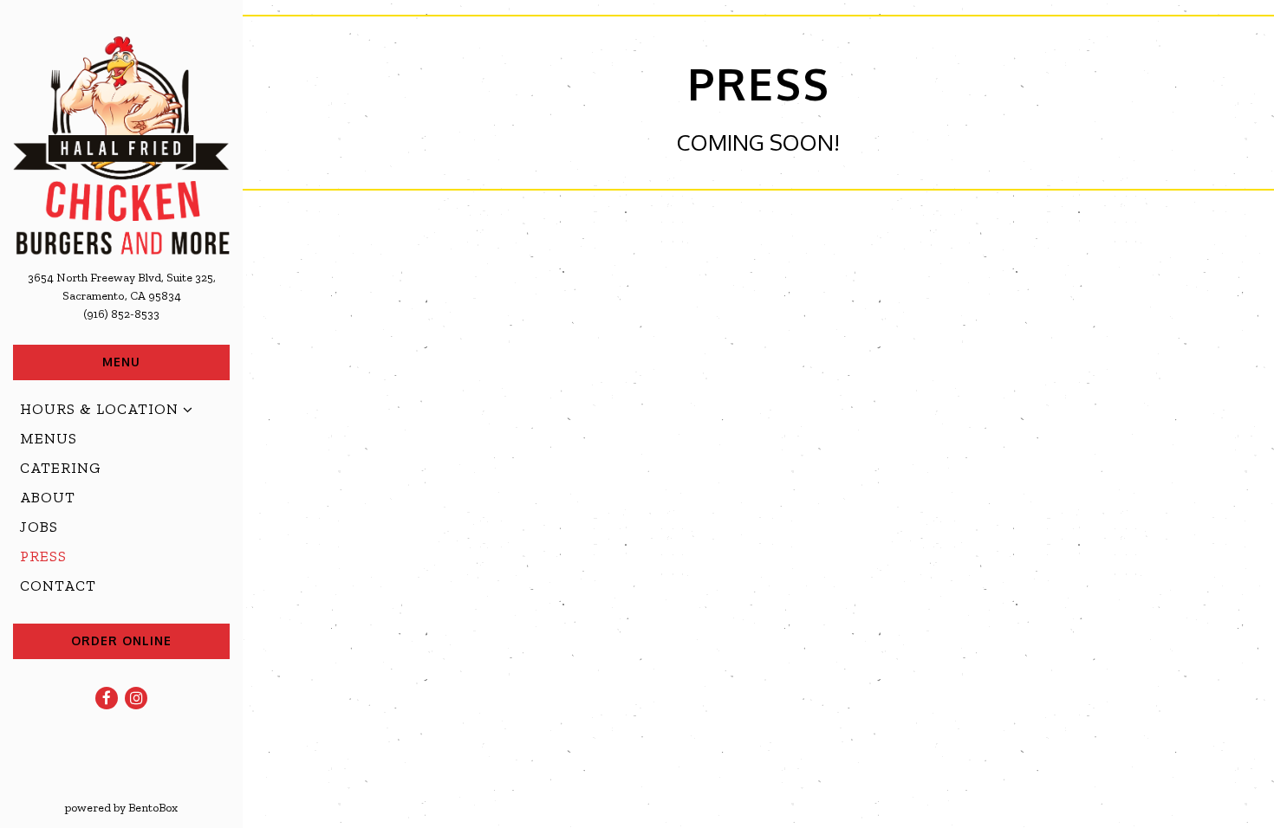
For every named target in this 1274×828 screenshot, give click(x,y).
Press (43, 556)
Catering (60, 467)
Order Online (121, 640)
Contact (58, 585)
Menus (48, 438)
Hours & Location (99, 408)
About (47, 497)
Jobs (39, 526)
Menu (121, 361)
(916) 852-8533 (121, 314)
